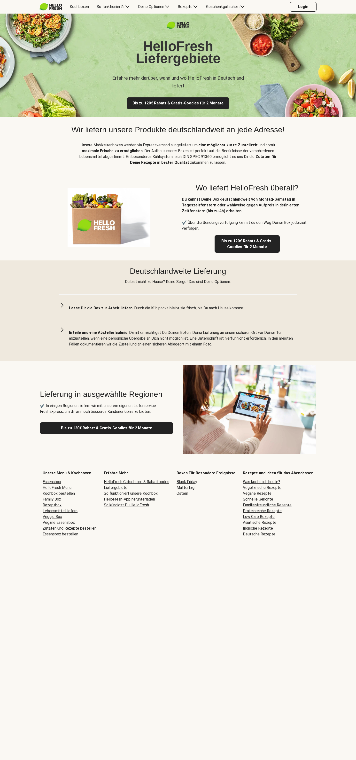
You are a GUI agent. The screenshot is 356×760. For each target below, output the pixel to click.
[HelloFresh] (50, 6)
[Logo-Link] (178, 27)
